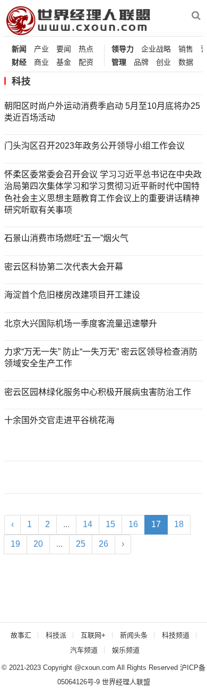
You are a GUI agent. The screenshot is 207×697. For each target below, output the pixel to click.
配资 (86, 62)
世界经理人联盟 (126, 682)
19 (15, 543)
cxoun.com (98, 668)
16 (133, 524)
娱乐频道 (126, 650)
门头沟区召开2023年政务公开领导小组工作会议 (94, 145)
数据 (185, 62)
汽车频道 (84, 650)
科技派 (56, 635)
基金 (63, 62)
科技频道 (175, 635)
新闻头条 (134, 635)
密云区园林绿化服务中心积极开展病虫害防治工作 (97, 392)
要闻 (63, 49)
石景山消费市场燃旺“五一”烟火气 (66, 238)
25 (80, 543)
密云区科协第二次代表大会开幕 (63, 266)
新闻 (19, 49)
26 (103, 543)
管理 (118, 62)
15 (110, 524)
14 (87, 524)
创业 (163, 62)
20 (38, 543)
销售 (185, 49)
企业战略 (156, 49)
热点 (86, 49)
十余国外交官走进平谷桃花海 (59, 420)
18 (179, 524)
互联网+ (93, 635)
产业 (41, 49)
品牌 (141, 62)
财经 (19, 62)
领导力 (122, 49)
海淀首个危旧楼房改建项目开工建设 (72, 294)
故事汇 (21, 635)
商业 (41, 62)
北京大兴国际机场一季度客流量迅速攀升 (80, 323)
